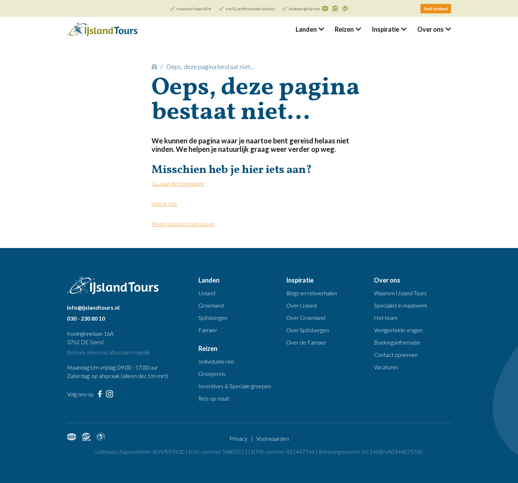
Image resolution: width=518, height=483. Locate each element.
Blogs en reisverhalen (311, 293)
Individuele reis (216, 361)
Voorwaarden (272, 438)
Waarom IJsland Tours (400, 293)
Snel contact (436, 8)
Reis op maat (213, 398)
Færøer (207, 330)
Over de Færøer (306, 342)
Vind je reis (164, 203)
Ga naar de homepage (178, 183)
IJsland (206, 293)
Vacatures (386, 367)
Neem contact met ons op (183, 223)
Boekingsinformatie (397, 342)
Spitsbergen (212, 317)
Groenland (211, 305)
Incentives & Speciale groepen (234, 386)
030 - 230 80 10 (86, 318)
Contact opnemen (396, 354)
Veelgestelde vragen (398, 330)
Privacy (238, 438)
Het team (385, 317)
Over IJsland (301, 305)
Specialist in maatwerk (400, 305)
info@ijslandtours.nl (93, 307)
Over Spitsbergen (307, 330)
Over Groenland (305, 317)
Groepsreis (212, 373)
